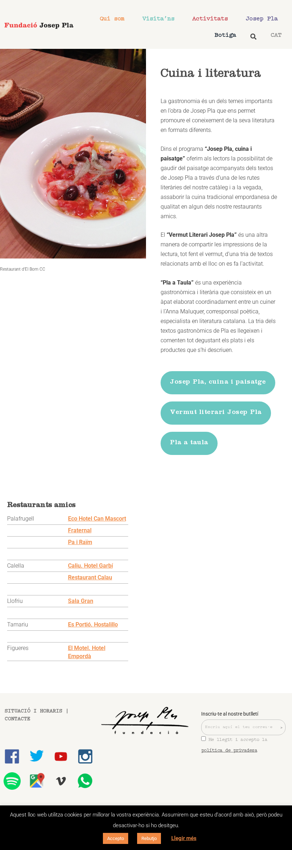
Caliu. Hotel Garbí (90, 565)
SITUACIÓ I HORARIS (33, 711)
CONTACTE (17, 719)
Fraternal (80, 530)
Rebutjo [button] (149, 838)
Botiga (225, 35)
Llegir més (184, 838)
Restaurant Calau (90, 577)
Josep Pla (262, 19)
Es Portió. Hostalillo (93, 624)
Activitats (210, 19)
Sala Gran (80, 601)
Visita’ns (158, 19)
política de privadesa (229, 750)
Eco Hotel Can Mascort (97, 518)
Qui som (112, 19)
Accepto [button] (115, 838)
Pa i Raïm (80, 542)
